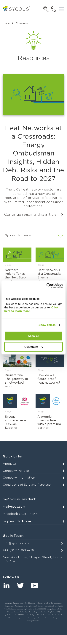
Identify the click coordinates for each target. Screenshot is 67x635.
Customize (31, 346)
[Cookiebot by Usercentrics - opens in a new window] (47, 285)
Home (6, 23)
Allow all (33, 335)
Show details (47, 324)
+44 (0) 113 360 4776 (18, 550)
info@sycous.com (16, 543)
